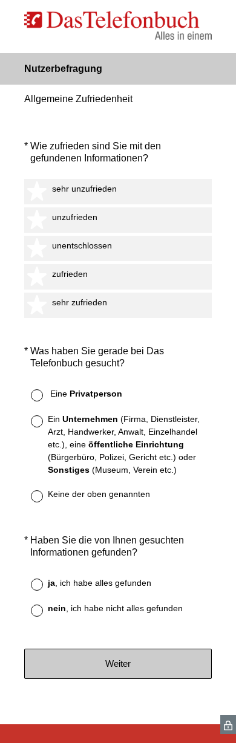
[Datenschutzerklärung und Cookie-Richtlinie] (228, 724)
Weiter (118, 663)
